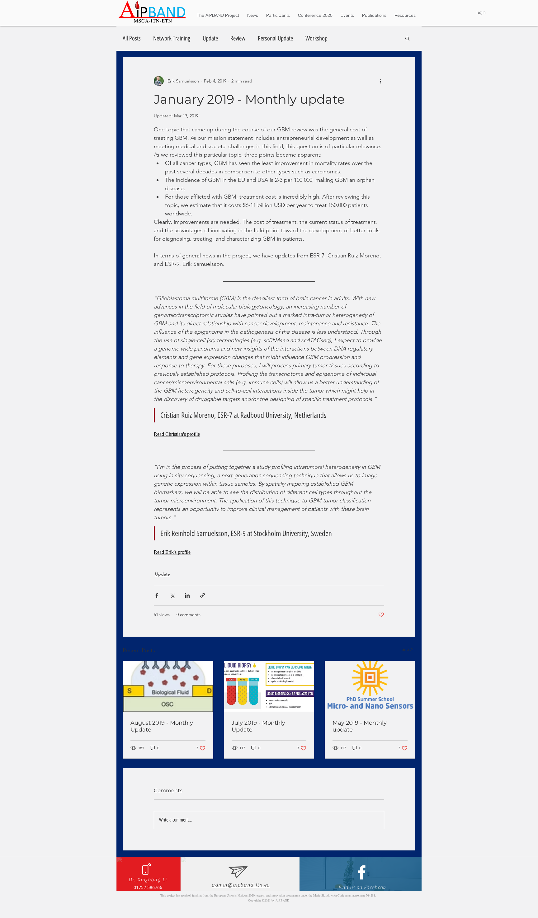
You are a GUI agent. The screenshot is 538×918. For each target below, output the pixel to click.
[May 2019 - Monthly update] (370, 686)
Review (237, 38)
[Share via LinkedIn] (187, 595)
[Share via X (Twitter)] (172, 595)
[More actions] (380, 81)
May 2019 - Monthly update (360, 726)
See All (408, 649)
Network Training (171, 38)
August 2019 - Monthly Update (161, 726)
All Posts (132, 38)
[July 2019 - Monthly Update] (269, 686)
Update (210, 38)
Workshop (316, 38)
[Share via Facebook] (157, 595)
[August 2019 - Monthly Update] (168, 686)
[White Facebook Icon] (361, 872)
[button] (407, 38)
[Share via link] (202, 595)
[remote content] (269, 434)
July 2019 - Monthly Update (258, 726)
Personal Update (275, 38)
